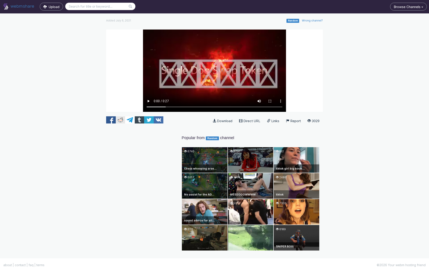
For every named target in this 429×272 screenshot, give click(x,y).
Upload (53, 7)
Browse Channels (407, 7)
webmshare (21, 6)
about (7, 265)
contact (20, 265)
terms (40, 265)
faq (31, 265)
